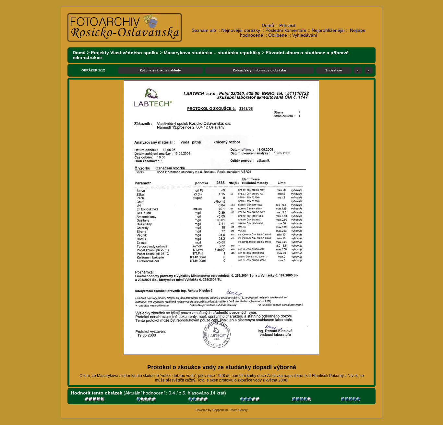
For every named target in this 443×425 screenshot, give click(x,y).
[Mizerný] (146, 400)
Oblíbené (277, 35)
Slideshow (333, 70)
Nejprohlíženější (328, 30)
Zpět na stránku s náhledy (160, 70)
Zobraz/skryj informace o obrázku (259, 70)
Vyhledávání (304, 35)
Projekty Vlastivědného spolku (125, 52)
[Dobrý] (250, 400)
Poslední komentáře (285, 30)
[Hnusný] (95, 400)
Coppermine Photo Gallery (230, 410)
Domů (268, 25)
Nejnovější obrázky (240, 30)
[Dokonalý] (351, 400)
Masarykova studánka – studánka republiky (212, 52)
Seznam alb (204, 30)
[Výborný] (302, 400)
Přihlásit (287, 25)
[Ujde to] (198, 400)
